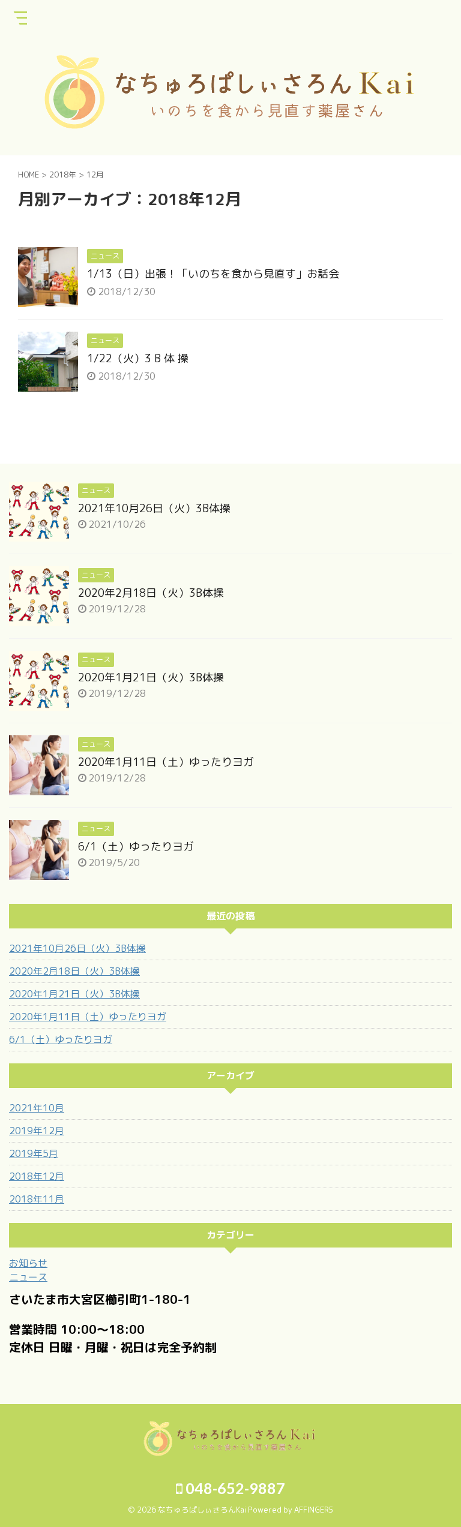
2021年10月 (36, 1107)
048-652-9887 (233, 1488)
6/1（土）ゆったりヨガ (136, 846)
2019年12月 (36, 1130)
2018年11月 (36, 1199)
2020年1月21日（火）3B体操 (151, 677)
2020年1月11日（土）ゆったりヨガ (166, 762)
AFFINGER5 (314, 1509)
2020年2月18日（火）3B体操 (151, 592)
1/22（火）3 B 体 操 (137, 358)
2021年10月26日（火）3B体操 (154, 508)
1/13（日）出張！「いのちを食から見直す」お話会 (213, 273)
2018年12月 (36, 1176)
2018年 (62, 174)
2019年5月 (33, 1153)
